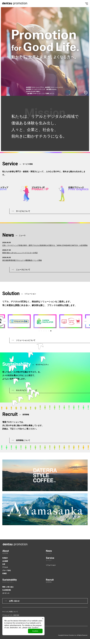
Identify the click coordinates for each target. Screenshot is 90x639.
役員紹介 (5, 558)
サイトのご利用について (10, 611)
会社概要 (5, 561)
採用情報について (23, 440)
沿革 (3, 564)
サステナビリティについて (26, 390)
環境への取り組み (8, 587)
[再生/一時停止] (86, 92)
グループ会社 (6, 570)
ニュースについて (23, 270)
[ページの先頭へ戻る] (88, 525)
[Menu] (86, 3)
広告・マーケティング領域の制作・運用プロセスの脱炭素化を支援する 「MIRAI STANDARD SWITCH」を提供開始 (45, 245)
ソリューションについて (25, 340)
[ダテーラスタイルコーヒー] (45, 475)
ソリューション (51, 565)
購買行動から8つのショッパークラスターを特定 (20, 253)
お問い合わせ (14, 601)
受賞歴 (4, 573)
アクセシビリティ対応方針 (10, 615)
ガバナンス (5, 593)
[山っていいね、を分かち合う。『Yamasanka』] (45, 509)
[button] (39, 330)
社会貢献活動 (6, 590)
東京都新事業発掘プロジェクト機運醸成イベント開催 (22, 260)
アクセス (5, 567)
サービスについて (23, 211)
